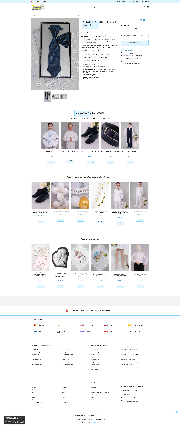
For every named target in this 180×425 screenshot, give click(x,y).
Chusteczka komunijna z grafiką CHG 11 (100, 274)
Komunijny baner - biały (80, 211)
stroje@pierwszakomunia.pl (129, 397)
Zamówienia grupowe (134, 1)
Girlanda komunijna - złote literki (100, 211)
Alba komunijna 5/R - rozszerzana (50, 152)
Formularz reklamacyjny (67, 402)
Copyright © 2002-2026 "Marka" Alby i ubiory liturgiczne (90, 419)
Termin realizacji (121, 1)
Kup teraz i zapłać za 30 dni (130, 55)
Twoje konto (146, 1)
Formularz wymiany (66, 399)
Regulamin (64, 389)
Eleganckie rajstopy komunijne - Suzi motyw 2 (120, 274)
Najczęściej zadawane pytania (69, 394)
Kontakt (34, 387)
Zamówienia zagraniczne (37, 402)
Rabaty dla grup (35, 404)
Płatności (64, 387)
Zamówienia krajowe (37, 399)
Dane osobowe (95, 387)
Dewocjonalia (73, 7)
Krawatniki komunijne (135, 63)
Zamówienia (94, 389)
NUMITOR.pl (95, 422)
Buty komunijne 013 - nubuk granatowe (90, 152)
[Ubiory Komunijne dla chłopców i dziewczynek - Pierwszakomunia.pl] (38, 7)
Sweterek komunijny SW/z (70, 151)
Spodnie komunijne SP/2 (139, 211)
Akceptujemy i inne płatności (132, 53)
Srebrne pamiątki (84, 7)
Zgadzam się (18, 422)
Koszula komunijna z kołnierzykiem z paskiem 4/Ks (120, 212)
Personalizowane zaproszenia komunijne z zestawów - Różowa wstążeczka (40, 275)
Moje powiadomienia (96, 399)
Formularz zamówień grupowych (69, 404)
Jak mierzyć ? (35, 392)
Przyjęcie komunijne (96, 7)
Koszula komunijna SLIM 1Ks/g (139, 274)
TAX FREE (64, 397)
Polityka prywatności (66, 392)
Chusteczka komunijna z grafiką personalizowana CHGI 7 (80, 275)
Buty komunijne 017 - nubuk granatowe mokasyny (40, 211)
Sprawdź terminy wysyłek (130, 61)
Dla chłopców (63, 7)
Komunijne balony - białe (60, 211)
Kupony (93, 397)
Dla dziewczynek (52, 7)
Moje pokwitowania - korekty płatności (100, 392)
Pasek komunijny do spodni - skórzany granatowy (110, 152)
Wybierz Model (125, 33)
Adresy (93, 394)
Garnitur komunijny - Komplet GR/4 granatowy (129, 152)
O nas (33, 397)
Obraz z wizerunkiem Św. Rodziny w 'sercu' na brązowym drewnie (60, 275)
